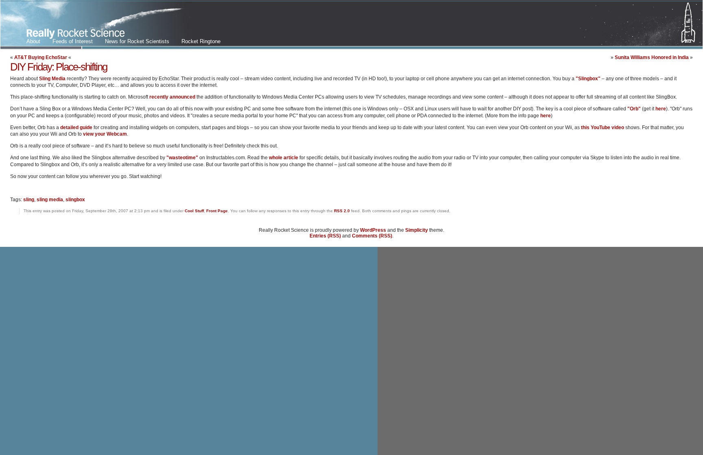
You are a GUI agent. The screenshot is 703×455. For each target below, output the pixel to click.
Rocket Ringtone (201, 41)
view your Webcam (105, 134)
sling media (50, 199)
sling (28, 199)
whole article (283, 157)
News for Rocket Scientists (137, 41)
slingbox (75, 199)
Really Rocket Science (96, 25)
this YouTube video (602, 127)
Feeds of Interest (72, 41)
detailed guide (76, 127)
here (660, 109)
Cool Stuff (194, 211)
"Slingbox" (588, 78)
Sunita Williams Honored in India (652, 57)
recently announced (172, 97)
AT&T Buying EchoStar (40, 57)
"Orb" (634, 109)
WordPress (373, 230)
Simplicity (416, 230)
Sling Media (52, 78)
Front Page (217, 211)
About (33, 41)
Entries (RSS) (325, 236)
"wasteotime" (182, 157)
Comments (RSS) (372, 236)
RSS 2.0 (342, 211)
